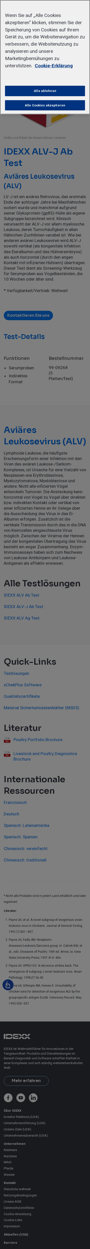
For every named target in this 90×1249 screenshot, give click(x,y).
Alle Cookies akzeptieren (45, 105)
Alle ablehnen (45, 91)
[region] (45, 57)
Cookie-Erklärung (54, 66)
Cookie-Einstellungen (45, 76)
